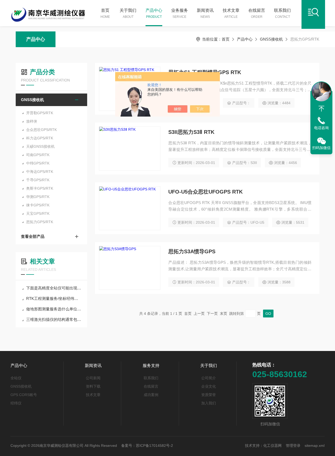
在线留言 (256, 13)
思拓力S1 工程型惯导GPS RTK (204, 72)
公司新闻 (93, 378)
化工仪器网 (272, 445)
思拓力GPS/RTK (39, 222)
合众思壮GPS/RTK (41, 130)
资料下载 (93, 386)
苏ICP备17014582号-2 (154, 445)
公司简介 (208, 378)
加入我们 (208, 403)
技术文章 (231, 13)
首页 (105, 13)
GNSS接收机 (271, 39)
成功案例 (151, 395)
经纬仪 (15, 403)
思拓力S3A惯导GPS (191, 251)
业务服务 (179, 13)
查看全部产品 (32, 236)
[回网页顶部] (321, 108)
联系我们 (282, 13)
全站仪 (15, 378)
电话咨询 (321, 128)
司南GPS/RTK (37, 155)
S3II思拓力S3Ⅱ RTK (191, 132)
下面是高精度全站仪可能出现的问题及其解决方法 (54, 288)
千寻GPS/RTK (37, 180)
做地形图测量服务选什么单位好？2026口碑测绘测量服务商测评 (54, 309)
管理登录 (293, 445)
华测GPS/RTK (37, 197)
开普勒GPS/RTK (39, 113)
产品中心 (154, 13)
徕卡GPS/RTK (37, 205)
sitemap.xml (315, 445)
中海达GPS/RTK (39, 171)
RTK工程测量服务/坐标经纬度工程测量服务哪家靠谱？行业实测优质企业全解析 (54, 298)
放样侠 (31, 121)
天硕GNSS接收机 (40, 146)
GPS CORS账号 (23, 395)
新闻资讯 (205, 13)
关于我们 (128, 13)
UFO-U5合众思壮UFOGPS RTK (205, 192)
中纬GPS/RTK (37, 163)
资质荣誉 (208, 395)
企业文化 (208, 386)
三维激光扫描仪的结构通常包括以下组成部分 (54, 319)
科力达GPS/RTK (39, 138)
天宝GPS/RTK (37, 213)
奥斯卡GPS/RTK (39, 188)
